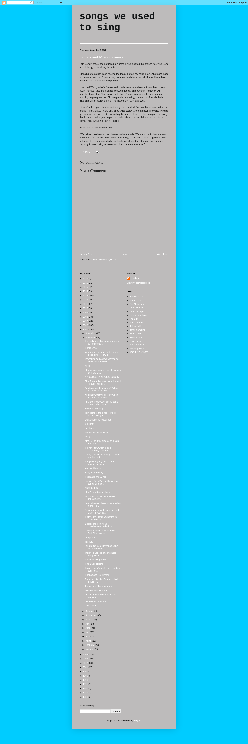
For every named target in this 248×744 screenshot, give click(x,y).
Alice (87, 366)
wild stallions (91, 605)
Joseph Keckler (137, 330)
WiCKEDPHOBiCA (139, 352)
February (90, 645)
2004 (85, 654)
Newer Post (86, 254)
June (88, 628)
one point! (90, 537)
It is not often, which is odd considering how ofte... (98, 449)
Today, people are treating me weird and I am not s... (102, 455)
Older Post (162, 254)
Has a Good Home (94, 564)
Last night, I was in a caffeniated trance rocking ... (100, 497)
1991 (85, 684)
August (89, 619)
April (87, 636)
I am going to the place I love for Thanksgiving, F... (100, 414)
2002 (85, 663)
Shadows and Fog (94, 408)
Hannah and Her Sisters (97, 575)
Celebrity (89, 424)
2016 (85, 283)
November (90, 337)
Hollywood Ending (94, 472)
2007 (85, 321)
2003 (85, 659)
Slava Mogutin (137, 344)
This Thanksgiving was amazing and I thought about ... (103, 382)
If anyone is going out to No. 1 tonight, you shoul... (99, 462)
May (87, 632)
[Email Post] (97, 152)
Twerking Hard (137, 348)
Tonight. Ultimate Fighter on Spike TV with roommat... (101, 547)
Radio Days (91, 348)
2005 (85, 329)
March (88, 641)
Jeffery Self (135, 326)
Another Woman (93, 468)
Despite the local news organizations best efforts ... (100, 525)
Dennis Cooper (137, 311)
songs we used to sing (117, 22)
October (89, 611)
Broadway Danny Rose (96, 432)
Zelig (87, 436)
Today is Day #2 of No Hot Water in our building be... (102, 482)
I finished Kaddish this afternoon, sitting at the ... (101, 554)
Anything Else (92, 488)
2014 (85, 291)
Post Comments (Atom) (104, 259)
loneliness (90, 428)
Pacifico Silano (137, 337)
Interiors (89, 542)
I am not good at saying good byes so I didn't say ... (102, 342)
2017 (85, 278)
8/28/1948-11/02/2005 (96, 590)
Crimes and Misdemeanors (101, 56)
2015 (85, 287)
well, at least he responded (98, 420)
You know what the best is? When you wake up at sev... (101, 389)
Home (125, 254)
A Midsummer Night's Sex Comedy (102, 377)
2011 (85, 304)
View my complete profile (139, 283)
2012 (85, 299)
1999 (85, 676)
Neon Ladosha (137, 333)
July (87, 624)
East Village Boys (138, 315)
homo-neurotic (137, 322)
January (89, 649)
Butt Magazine (137, 304)
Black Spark (135, 300)
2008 (85, 317)
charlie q (135, 278)
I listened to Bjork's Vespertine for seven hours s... (101, 518)
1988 (85, 697)
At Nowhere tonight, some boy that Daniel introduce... (102, 511)
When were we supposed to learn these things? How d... (101, 353)
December (90, 333)
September (91, 615)
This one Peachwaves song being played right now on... (101, 403)
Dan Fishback (136, 307)
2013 (85, 295)
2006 (85, 325)
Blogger (137, 720)
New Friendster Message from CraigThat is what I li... (100, 532)
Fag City (134, 319)
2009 (85, 312)
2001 (85, 667)
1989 (85, 692)
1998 (85, 680)
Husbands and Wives (95, 477)
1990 (85, 688)
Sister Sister (135, 341)
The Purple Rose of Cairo (97, 492)
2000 (85, 671)
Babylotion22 (136, 296)
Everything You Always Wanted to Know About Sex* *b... (101, 360)
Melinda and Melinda (95, 601)
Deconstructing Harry (95, 559)
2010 (85, 308)
